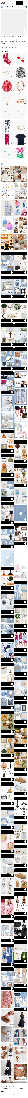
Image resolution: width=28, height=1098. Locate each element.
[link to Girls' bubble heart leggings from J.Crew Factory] (7, 126)
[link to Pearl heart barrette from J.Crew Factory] (7, 72)
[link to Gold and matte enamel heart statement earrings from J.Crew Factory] (20, 59)
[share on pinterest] (9, 47)
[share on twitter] (12, 47)
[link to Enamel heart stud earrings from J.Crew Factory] (7, 112)
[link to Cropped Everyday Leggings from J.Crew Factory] (7, 139)
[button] (26, 3)
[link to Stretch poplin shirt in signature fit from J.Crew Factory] (20, 72)
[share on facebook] (6, 47)
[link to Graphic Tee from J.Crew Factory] (20, 139)
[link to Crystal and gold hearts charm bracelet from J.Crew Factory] (20, 126)
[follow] (26, 7)
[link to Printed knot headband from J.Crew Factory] (20, 85)
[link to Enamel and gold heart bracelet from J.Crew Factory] (20, 99)
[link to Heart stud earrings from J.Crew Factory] (20, 112)
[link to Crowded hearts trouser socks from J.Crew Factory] (7, 59)
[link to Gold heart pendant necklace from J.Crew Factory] (7, 99)
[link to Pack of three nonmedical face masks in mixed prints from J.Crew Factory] (20, 153)
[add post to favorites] (25, 32)
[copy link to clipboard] (16, 47)
